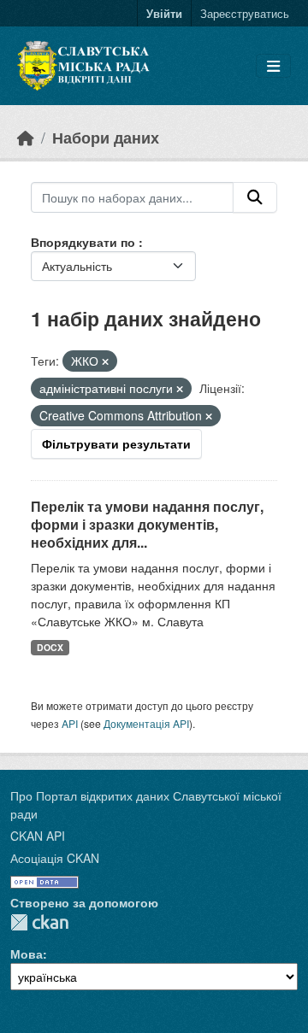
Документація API (146, 723)
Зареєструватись (244, 13)
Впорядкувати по (85, 241)
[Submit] (255, 197)
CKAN (39, 922)
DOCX (50, 647)
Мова (26, 953)
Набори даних (105, 137)
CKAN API (37, 835)
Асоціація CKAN (54, 857)
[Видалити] (105, 361)
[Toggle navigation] (273, 66)
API (70, 723)
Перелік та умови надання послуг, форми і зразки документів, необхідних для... (147, 524)
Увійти (164, 13)
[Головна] (25, 137)
